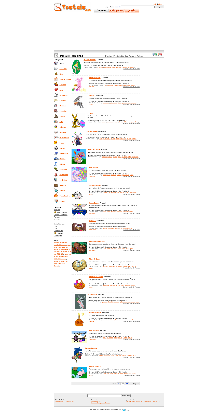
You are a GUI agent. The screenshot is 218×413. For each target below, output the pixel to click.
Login (155, 4)
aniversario (61, 263)
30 (127, 383)
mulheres (57, 259)
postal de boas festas (60, 242)
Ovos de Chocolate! (96, 277)
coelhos (131, 67)
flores (55, 263)
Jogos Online (59, 401)
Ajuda (160, 4)
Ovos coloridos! (95, 78)
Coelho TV (92, 221)
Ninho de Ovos (94, 259)
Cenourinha (92, 294)
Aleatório (57, 210)
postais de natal (59, 261)
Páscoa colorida (94, 149)
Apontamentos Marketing (134, 401)
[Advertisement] (109, 31)
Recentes (57, 219)
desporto (56, 265)
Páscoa (90, 113)
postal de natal (63, 256)
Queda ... (92, 95)
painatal (63, 259)
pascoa (118, 67)
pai (66, 247)
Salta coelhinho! (95, 185)
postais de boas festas (61, 249)
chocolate (100, 67)
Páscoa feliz (93, 167)
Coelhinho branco (92, 131)
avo (70, 249)
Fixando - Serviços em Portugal (100, 403)
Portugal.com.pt (70, 401)
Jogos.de (117, 7)
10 (118, 383)
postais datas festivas (60, 245)
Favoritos (57, 217)
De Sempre (58, 236)
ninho (127, 67)
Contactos (156, 401)
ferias (60, 254)
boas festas (61, 247)
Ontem (56, 228)
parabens (64, 251)
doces (114, 67)
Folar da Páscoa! (95, 313)
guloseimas (107, 67)
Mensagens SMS (96, 401)
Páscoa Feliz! (94, 330)
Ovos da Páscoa (91, 348)
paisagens (57, 251)
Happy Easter (94, 203)
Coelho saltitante (95, 366)
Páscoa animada (90, 60)
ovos (123, 67)
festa (65, 261)
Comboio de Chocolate (97, 241)
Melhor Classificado (60, 215)
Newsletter (147, 401)
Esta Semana (58, 231)
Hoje (55, 226)
